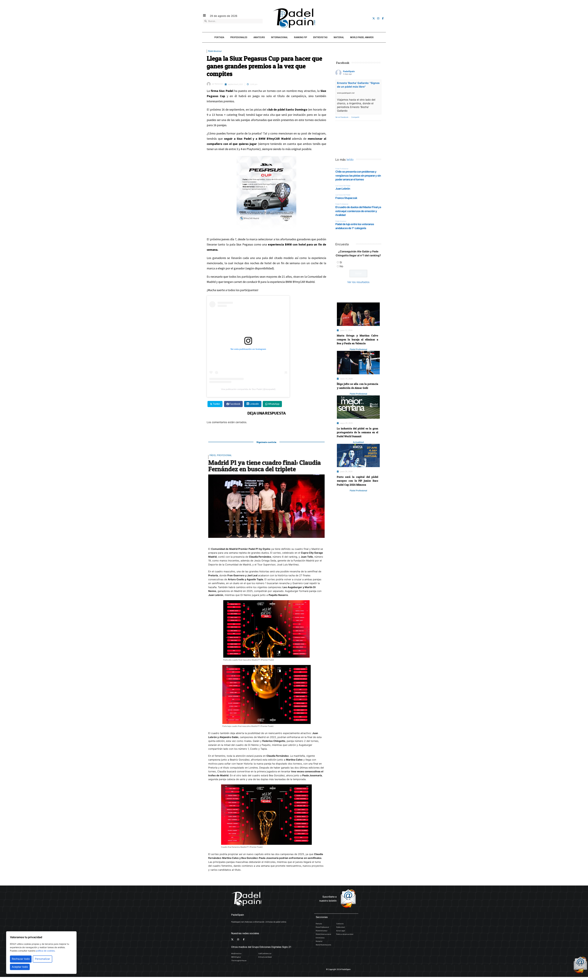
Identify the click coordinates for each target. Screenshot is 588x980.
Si (341, 262)
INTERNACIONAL (279, 37)
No (341, 266)
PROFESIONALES (238, 37)
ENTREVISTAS (320, 37)
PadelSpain (349, 71)
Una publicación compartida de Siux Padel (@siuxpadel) (248, 389)
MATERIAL (339, 37)
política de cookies (45, 950)
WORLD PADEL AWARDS (362, 37)
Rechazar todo (21, 958)
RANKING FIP (300, 37)
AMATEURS (259, 37)
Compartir (355, 117)
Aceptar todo (20, 966)
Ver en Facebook (341, 117)
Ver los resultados (358, 282)
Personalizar (42, 958)
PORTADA (219, 37)
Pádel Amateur (215, 51)
